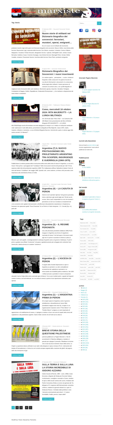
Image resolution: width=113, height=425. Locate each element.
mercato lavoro (95, 261)
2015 (85, 322)
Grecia (83, 246)
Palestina (83, 264)
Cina (93, 228)
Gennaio (84, 297)
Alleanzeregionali (85, 225)
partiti (91, 264)
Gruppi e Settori (92, 246)
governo (83, 243)
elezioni (90, 237)
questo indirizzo (92, 145)
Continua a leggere (17, 62)
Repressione (92, 270)
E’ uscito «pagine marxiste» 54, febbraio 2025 (91, 91)
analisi (65, 143)
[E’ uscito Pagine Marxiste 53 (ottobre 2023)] (82, 98)
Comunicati (62, 29)
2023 (85, 304)
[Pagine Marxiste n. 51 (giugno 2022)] (82, 126)
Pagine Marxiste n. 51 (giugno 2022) (90, 133)
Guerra (83, 249)
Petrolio (83, 267)
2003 (84, 350)
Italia (90, 255)
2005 (85, 345)
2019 (85, 313)
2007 (85, 340)
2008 (85, 338)
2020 (85, 311)
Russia (83, 273)
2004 (85, 347)
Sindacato (91, 273)
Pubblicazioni (56, 105)
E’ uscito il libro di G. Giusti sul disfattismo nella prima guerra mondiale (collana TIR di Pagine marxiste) (91, 179)
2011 (85, 331)
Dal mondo (64, 184)
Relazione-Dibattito (65, 105)
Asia (94, 225)
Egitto (82, 237)
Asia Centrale (84, 228)
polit (98, 267)
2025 (85, 299)
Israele (83, 255)
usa (96, 279)
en (97, 237)
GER (90, 240)
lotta (91, 258)
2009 (85, 336)
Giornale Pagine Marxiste (88, 78)
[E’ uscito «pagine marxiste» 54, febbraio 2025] (82, 84)
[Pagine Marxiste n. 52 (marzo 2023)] (82, 112)
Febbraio (84, 295)
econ (94, 234)
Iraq (95, 252)
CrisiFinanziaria (84, 234)
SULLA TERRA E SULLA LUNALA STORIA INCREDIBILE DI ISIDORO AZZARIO (57, 367)
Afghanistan (84, 222)
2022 (85, 306)
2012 (85, 329)
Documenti (56, 29)
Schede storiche (62, 68)
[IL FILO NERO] (82, 163)
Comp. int (83, 231)
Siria (82, 276)
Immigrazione (92, 249)
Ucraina (83, 279)
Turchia (90, 276)
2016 (85, 320)
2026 (84, 288)
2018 (85, 315)
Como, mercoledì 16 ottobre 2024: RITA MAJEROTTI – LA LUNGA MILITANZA (56, 112)
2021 (85, 308)
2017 (85, 318)
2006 (85, 343)
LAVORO (83, 258)
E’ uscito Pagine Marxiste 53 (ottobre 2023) (90, 105)
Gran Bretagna (92, 243)
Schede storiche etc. (47, 222)
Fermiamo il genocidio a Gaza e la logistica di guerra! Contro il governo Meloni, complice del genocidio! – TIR (91, 198)
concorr (92, 231)
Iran (89, 252)
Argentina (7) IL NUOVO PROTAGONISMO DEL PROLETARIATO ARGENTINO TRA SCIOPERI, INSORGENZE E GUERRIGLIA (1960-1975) (57, 154)
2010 (85, 334)
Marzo (83, 292)
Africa (92, 222)
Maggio (84, 290)
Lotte (98, 258)
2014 (85, 324)
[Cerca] (99, 23)
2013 (85, 327)
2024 (85, 302)
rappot (82, 270)
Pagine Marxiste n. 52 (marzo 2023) (90, 119)
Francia (83, 240)
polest (90, 267)
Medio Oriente (84, 261)
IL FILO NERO (86, 167)
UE (90, 279)
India (82, 252)
